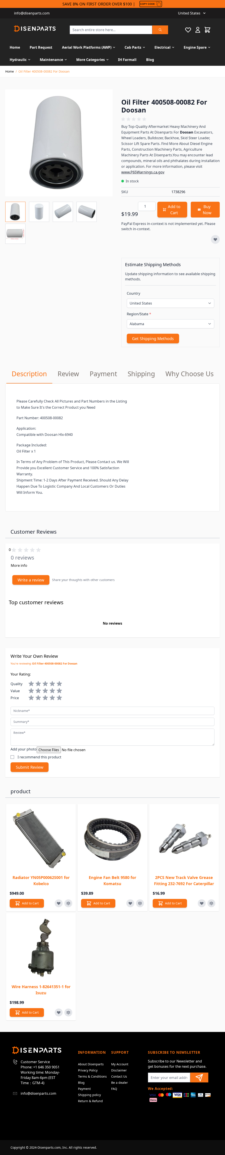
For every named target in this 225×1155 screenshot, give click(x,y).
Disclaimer (119, 1070)
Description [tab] (29, 373)
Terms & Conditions (92, 1076)
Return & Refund (90, 1101)
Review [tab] (68, 373)
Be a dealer (119, 1082)
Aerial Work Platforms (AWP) (86, 47)
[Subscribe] (199, 1077)
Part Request (41, 47)
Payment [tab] (103, 373)
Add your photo (24, 749)
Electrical (162, 47)
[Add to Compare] (68, 903)
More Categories (90, 59)
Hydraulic (18, 59)
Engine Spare (195, 47)
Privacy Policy (88, 1070)
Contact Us (119, 1076)
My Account (119, 1064)
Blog (150, 59)
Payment (84, 1089)
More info (19, 565)
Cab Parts (133, 47)
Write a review (31, 580)
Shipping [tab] (141, 373)
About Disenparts (91, 1064)
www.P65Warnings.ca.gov (142, 172)
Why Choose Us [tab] (189, 373)
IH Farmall (127, 59)
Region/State (139, 314)
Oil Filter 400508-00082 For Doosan (44, 71)
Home (15, 47)
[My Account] (197, 29)
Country (133, 293)
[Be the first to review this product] (170, 119)
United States (189, 13)
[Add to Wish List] (215, 239)
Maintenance (51, 59)
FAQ (114, 1089)
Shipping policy (89, 1095)
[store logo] (35, 28)
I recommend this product (39, 757)
